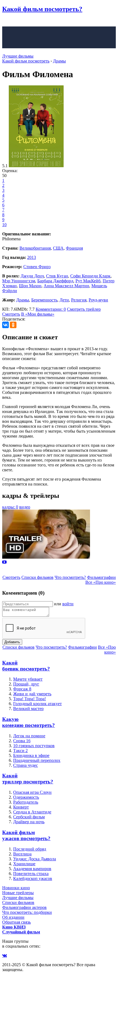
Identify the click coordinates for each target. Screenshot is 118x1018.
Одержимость (26, 797)
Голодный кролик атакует (37, 703)
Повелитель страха (31, 873)
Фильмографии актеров (24, 907)
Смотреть (11, 314)
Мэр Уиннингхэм (18, 281)
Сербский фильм (29, 817)
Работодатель (25, 802)
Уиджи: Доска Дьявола (34, 859)
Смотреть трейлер (84, 309)
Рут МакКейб (87, 281)
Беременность (44, 300)
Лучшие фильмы (17, 56)
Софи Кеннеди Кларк (90, 276)
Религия (78, 300)
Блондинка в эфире (31, 755)
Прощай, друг (26, 684)
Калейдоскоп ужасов (32, 878)
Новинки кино (16, 887)
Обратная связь (16, 922)
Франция (74, 248)
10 (4, 224)
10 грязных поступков (34, 745)
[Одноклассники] (13, 325)
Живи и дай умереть (32, 693)
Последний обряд (29, 849)
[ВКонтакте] (5, 325)
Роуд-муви (98, 300)
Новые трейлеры (18, 892)
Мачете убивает (28, 679)
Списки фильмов (37, 577)
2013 (31, 257)
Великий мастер (28, 708)
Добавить (12, 642)
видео (24, 507)
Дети (64, 300)
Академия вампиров (32, 868)
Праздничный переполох (36, 760)
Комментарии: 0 (51, 309)
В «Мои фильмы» (37, 314)
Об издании (13, 917)
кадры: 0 (10, 507)
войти (68, 603)
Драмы (22, 300)
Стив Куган (57, 276)
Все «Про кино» (100, 582)
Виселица (22, 854)
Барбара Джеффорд (55, 281)
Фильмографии (101, 577)
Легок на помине (29, 735)
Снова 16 (21, 740)
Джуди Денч (32, 276)
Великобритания (35, 248)
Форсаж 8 (22, 689)
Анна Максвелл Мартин (66, 285)
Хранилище (24, 863)
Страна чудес (25, 765)
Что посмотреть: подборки (27, 912)
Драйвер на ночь (28, 821)
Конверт (21, 807)
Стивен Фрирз (36, 266)
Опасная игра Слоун (32, 792)
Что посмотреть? (70, 577)
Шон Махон (30, 285)
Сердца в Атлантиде (32, 812)
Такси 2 (20, 750)
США (58, 248)
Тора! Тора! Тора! (29, 698)
